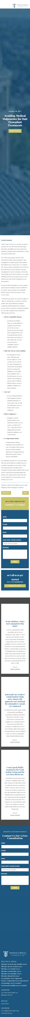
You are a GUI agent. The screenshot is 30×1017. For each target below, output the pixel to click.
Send (15, 561)
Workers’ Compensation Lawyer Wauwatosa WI (14, 981)
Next (25, 492)
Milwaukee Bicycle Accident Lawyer (11, 966)
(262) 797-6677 (15, 586)
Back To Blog (15, 131)
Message (6, 547)
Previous (6, 492)
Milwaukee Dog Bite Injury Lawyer (11, 971)
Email (5, 532)
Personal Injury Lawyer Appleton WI (11, 978)
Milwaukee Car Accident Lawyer (10, 969)
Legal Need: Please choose (12, 540)
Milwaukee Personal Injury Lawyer (11, 973)
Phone (5, 524)
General (9, 240)
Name (5, 517)
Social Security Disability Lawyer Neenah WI (14, 985)
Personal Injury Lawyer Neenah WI (11, 983)
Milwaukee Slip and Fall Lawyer (10, 976)
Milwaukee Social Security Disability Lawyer (14, 964)
